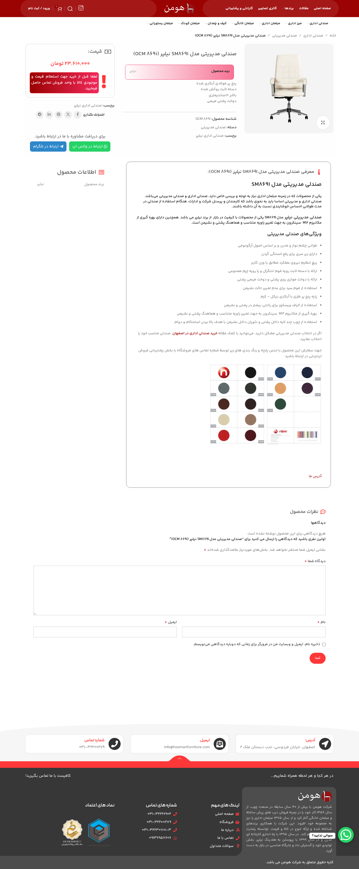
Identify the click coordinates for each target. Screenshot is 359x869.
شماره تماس (94, 740)
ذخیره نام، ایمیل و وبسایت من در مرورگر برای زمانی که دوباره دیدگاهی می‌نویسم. (256, 644)
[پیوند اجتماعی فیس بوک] (77, 115)
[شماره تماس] (115, 744)
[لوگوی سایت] (180, 9)
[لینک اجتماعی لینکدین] (49, 115)
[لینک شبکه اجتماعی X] (68, 115)
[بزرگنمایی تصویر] (323, 122)
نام (321, 622)
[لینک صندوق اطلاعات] (81, 8)
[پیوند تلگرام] (40, 115)
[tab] (228, 203)
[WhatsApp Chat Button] (346, 835)
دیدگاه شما (315, 561)
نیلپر (132, 71)
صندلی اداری (313, 36)
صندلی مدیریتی (284, 36)
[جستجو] (70, 8)
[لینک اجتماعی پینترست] (59, 115)
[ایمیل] (220, 744)
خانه (333, 36)
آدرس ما (315, 476)
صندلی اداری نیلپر (210, 136)
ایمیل (171, 622)
